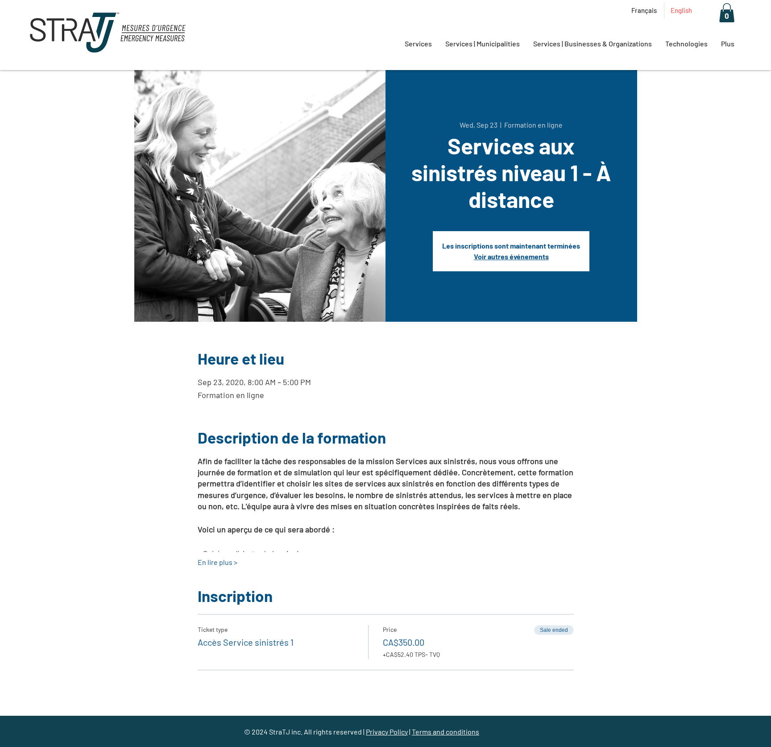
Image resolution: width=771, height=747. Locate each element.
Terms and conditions (445, 731)
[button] (727, 12)
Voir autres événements (511, 256)
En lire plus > (217, 562)
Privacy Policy (387, 731)
